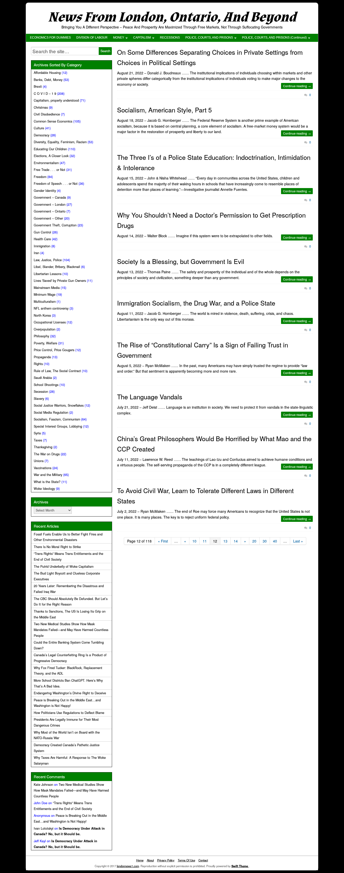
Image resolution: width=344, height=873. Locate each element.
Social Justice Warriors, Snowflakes (59, 405)
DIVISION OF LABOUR (92, 37)
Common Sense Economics (53, 121)
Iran (36, 253)
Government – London (49, 204)
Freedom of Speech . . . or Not (56, 183)
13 (225, 541)
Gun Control (42, 232)
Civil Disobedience (47, 114)
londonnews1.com (128, 866)
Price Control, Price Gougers (54, 350)
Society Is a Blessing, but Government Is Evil (180, 261)
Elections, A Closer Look (51, 156)
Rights (38, 364)
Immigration (42, 246)
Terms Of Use (186, 860)
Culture (39, 128)
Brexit (38, 86)
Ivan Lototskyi (43, 828)
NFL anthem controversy (51, 308)
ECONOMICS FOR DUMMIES (50, 37)
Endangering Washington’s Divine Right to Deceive (70, 693)
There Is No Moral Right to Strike (57, 547)
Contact (203, 860)
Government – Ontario (49, 211)
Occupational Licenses (50, 322)
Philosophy (41, 336)
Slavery (39, 398)
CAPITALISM (142, 37)
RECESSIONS (170, 37)
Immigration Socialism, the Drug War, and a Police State (196, 302)
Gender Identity (45, 190)
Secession (41, 391)
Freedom (40, 176)
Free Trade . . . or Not (49, 169)
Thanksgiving (43, 447)
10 (194, 541)
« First (163, 541)
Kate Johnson (43, 784)
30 (265, 541)
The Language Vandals (149, 396)
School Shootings (46, 384)
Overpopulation (44, 329)
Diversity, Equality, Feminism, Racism (60, 142)
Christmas (41, 107)
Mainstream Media (47, 287)
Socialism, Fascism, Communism (57, 419)
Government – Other (48, 218)
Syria (37, 433)
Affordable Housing (47, 72)
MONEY (118, 37)
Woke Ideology (44, 488)
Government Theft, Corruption (55, 225)
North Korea (42, 315)
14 (236, 541)
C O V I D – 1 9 (45, 93)
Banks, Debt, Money (48, 79)
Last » (298, 541)
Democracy (41, 135)
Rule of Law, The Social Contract (57, 371)
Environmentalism (46, 163)
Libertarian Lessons (47, 274)
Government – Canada (50, 197)
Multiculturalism (45, 301)
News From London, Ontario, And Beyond (172, 17)
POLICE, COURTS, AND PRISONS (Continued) (274, 37)
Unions (39, 461)
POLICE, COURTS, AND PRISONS (209, 37)
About (150, 860)
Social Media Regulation (51, 412)
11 (205, 541)
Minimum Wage (44, 294)
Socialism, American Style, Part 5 (164, 109)
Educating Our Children (50, 149)
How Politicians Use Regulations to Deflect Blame (69, 712)
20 (254, 541)
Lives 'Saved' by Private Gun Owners (60, 280)
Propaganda (42, 357)
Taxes (38, 440)
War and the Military (48, 474)
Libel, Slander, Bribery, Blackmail (57, 266)
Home (140, 860)
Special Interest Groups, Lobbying (58, 426)
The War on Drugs (47, 454)
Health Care (42, 239)
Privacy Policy (166, 860)
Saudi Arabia (43, 377)
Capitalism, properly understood (56, 100)
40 (275, 541)
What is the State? (47, 481)
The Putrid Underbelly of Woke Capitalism (63, 566)
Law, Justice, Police (48, 260)
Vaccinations (42, 468)
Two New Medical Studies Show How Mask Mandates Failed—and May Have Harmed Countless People (71, 630)
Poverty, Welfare (45, 343)
